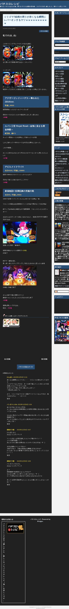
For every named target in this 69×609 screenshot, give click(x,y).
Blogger (40, 521)
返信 (8, 398)
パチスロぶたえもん (61, 178)
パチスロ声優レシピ (61, 151)
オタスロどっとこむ (61, 170)
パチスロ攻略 (59, 81)
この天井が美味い (61, 98)
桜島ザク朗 (10, 430)
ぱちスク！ (58, 182)
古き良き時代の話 (61, 83)
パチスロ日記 (44, 31)
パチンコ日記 (59, 74)
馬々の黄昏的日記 (61, 161)
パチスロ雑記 (59, 79)
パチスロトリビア (61, 93)
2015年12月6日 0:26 (25, 404)
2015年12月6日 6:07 (24, 430)
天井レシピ (58, 76)
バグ (56, 96)
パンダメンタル (12, 404)
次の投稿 (7, 359)
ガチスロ (58, 156)
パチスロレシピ (9, 3)
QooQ (43, 608)
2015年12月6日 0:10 (20, 377)
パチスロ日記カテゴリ (25, 367)
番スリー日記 (59, 88)
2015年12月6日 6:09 (24, 461)
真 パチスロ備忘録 (61, 159)
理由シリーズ (59, 101)
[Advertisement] (26, 342)
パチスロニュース (61, 91)
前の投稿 (44, 359)
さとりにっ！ (59, 168)
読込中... (58, 52)
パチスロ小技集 (60, 86)
